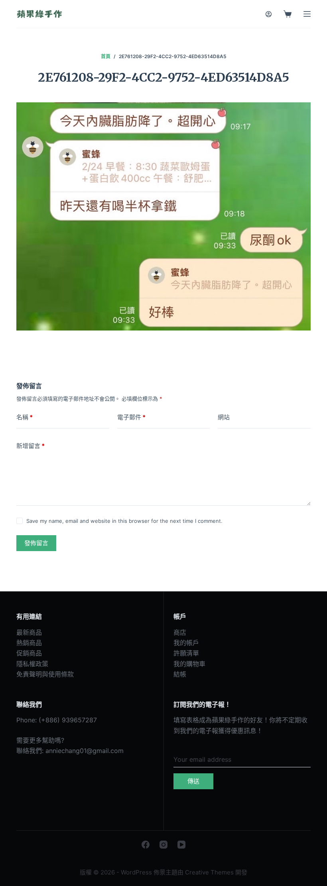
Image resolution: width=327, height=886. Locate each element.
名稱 (24, 417)
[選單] (307, 14)
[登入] (269, 14)
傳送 (193, 781)
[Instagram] (163, 845)
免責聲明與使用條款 (45, 674)
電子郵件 (131, 417)
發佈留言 (36, 543)
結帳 (179, 674)
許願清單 (186, 653)
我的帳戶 (186, 643)
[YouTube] (181, 845)
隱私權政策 (32, 664)
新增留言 (30, 446)
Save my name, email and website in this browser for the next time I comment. (124, 521)
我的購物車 (189, 664)
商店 (179, 632)
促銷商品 (29, 653)
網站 (224, 417)
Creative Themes (209, 872)
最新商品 (29, 632)
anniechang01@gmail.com (84, 751)
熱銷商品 (29, 643)
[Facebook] (146, 845)
